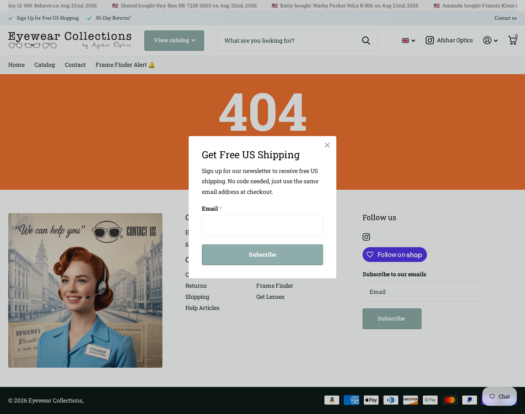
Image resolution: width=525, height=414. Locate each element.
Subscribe (262, 254)
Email (212, 208)
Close (327, 145)
